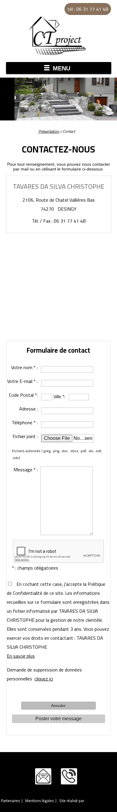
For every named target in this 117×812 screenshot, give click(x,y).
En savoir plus (21, 655)
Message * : (26, 470)
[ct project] (59, 35)
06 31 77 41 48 (69, 776)
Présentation (49, 131)
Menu (61, 68)
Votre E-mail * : (22, 381)
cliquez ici (43, 678)
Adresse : (28, 409)
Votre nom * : (24, 367)
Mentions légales (39, 800)
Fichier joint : (25, 436)
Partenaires (10, 800)
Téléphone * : (25, 422)
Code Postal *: (23, 395)
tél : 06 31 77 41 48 (88, 8)
